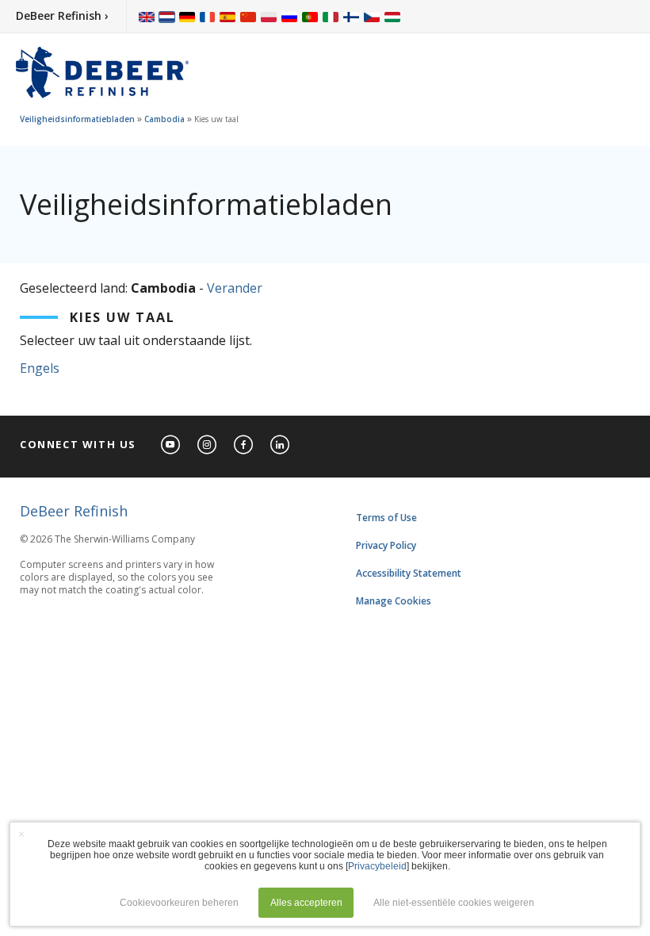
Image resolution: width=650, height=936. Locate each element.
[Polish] (268, 16)
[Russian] (289, 16)
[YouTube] (171, 445)
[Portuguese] (310, 16)
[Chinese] (248, 16)
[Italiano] (330, 16)
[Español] (227, 16)
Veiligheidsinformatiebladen (77, 119)
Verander (234, 288)
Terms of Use (386, 517)
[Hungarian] (392, 16)
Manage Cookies (393, 601)
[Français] (207, 16)
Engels (39, 368)
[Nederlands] (167, 16)
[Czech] (371, 16)
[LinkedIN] (280, 445)
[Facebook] (244, 445)
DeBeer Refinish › (62, 15)
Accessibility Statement (408, 573)
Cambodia (164, 119)
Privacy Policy (386, 545)
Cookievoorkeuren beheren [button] (179, 902)
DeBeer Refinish (74, 510)
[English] (146, 16)
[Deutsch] (187, 16)
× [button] (21, 833)
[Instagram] (207, 445)
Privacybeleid (377, 866)
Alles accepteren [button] (306, 902)
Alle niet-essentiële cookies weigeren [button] (453, 902)
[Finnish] (351, 16)
